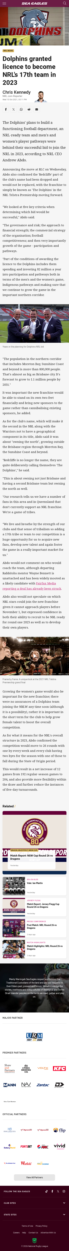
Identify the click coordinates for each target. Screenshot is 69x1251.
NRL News (8, 51)
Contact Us (33, 1232)
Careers (16, 1232)
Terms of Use (27, 1226)
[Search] (64, 3)
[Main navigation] (4, 3)
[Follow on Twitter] (58, 1191)
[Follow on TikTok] (46, 1191)
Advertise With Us (48, 1232)
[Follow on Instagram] (64, 1191)
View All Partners (34, 1177)
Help (24, 1232)
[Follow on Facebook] (52, 1191)
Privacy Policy (41, 1226)
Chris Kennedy (17, 92)
